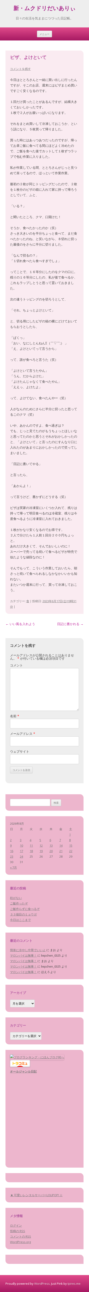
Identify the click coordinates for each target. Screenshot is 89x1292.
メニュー (44, 34)
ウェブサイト (19, 751)
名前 (14, 716)
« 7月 (13, 867)
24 (21, 856)
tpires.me (74, 1283)
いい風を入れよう (20, 624)
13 (51, 845)
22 (70, 851)
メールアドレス (22, 733)
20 (51, 851)
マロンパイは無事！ (23, 955)
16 (11, 851)
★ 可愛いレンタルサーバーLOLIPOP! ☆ (36, 1195)
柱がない (16, 898)
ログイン (16, 1225)
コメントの (20, 1236)
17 (21, 851)
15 (70, 845)
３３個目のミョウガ (23, 914)
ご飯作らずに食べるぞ (25, 909)
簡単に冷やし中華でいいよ (28, 950)
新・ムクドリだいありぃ (44, 9)
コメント (16, 665)
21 (61, 851)
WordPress (42, 1283)
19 (41, 851)
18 (31, 851)
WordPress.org (20, 1242)
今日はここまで (20, 920)
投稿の (17, 1231)
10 (21, 845)
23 (11, 856)
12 (41, 845)
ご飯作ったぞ (19, 903)
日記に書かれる (70, 624)
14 (61, 845)
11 (31, 845)
